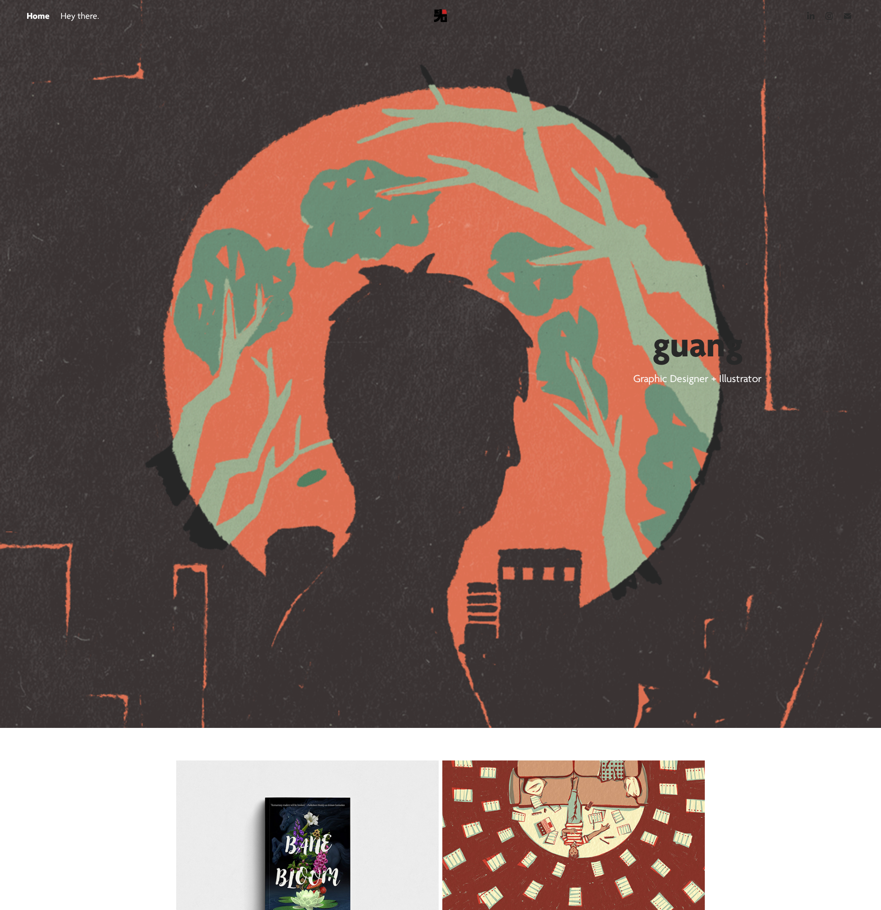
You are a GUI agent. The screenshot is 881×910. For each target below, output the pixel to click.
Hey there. (80, 16)
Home (38, 16)
